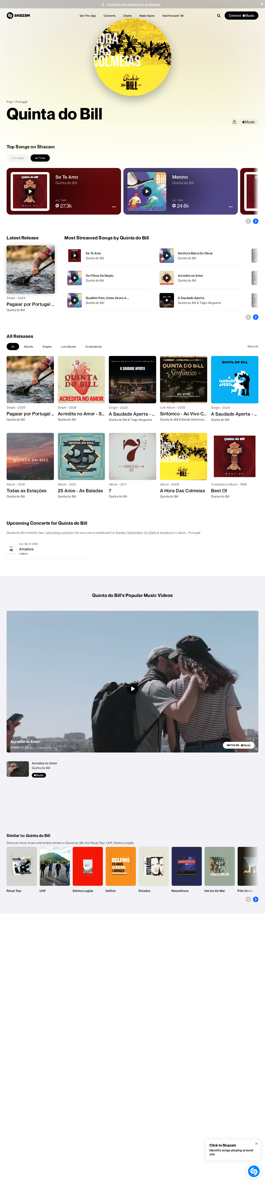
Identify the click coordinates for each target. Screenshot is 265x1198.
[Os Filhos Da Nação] (108, 278)
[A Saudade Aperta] (200, 300)
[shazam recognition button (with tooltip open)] (254, 1171)
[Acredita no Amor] (200, 278)
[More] (146, 255)
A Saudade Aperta (191, 298)
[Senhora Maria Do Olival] (200, 255)
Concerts (109, 15)
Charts (127, 15)
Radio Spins (147, 15)
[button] (262, 4)
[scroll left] (248, 221)
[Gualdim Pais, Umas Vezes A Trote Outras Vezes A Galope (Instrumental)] (108, 300)
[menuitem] (88, 15)
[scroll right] (255, 221)
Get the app (88, 15)
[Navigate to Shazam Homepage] (18, 15)
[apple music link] (248, 122)
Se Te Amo (93, 253)
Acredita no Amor (190, 276)
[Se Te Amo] (108, 255)
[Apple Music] (14, 317)
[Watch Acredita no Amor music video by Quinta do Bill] (132, 688)
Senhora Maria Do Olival (195, 253)
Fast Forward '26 (173, 15)
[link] (239, 745)
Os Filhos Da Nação (99, 276)
